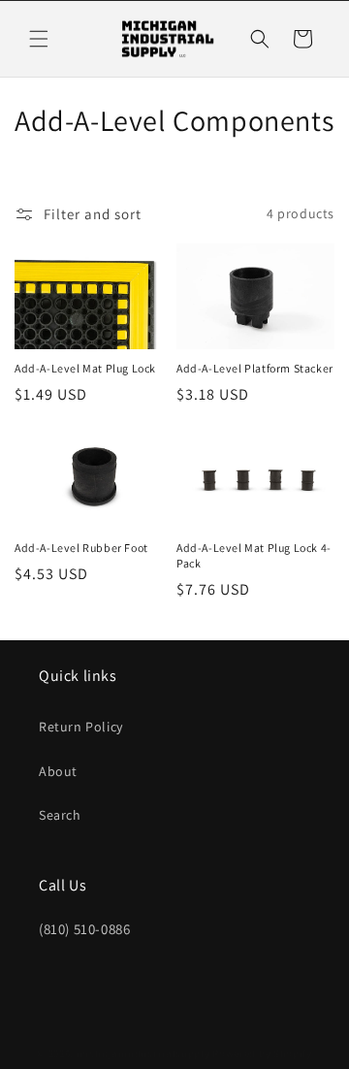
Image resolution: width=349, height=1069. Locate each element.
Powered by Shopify (262, 1053)
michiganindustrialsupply (143, 1053)
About (58, 771)
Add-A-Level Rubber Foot (81, 547)
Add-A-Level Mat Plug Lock (85, 368)
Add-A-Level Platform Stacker (254, 368)
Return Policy (81, 726)
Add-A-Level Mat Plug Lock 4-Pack (254, 555)
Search (60, 815)
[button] (38, 38)
